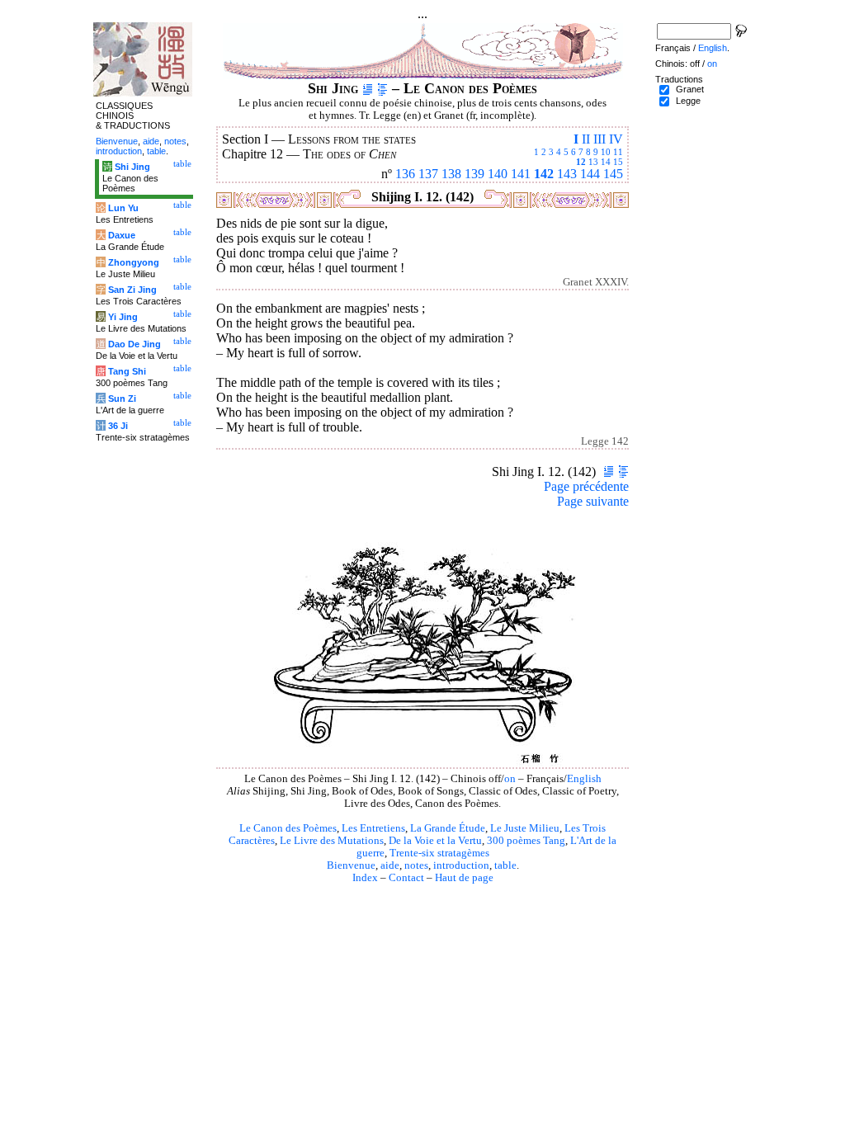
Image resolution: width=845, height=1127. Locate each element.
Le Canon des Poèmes (288, 828)
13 (593, 162)
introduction (461, 865)
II (586, 139)
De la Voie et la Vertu (435, 840)
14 (606, 162)
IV (616, 139)
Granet (690, 89)
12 (581, 162)
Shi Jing (132, 167)
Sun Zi (122, 398)
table (505, 865)
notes (416, 865)
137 (428, 174)
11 (618, 152)
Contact (406, 878)
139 (474, 174)
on (510, 779)
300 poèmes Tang (526, 840)
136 (405, 174)
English (584, 779)
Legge (688, 101)
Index (365, 878)
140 (497, 174)
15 (618, 162)
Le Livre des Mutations (332, 840)
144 (590, 174)
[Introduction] (367, 88)
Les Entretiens (373, 828)
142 (544, 174)
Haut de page (464, 878)
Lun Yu (123, 208)
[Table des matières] (382, 88)
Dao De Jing (134, 344)
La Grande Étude (447, 828)
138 (451, 174)
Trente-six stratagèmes (439, 853)
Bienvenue (351, 865)
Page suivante (593, 501)
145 (613, 174)
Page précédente (586, 486)
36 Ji (118, 426)
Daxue (121, 235)
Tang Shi (127, 371)
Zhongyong (133, 262)
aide (389, 865)
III (599, 139)
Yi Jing (123, 317)
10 (606, 152)
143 (567, 174)
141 (521, 174)
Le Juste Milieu (524, 828)
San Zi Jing (132, 290)
